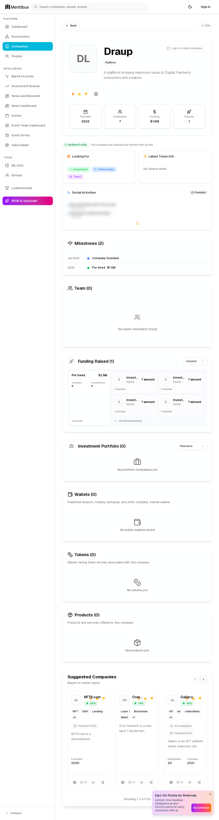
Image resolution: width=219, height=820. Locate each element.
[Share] (102, 782)
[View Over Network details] (137, 740)
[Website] (96, 94)
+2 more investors (130, 421)
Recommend (201, 808)
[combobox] (195, 361)
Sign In (205, 7)
